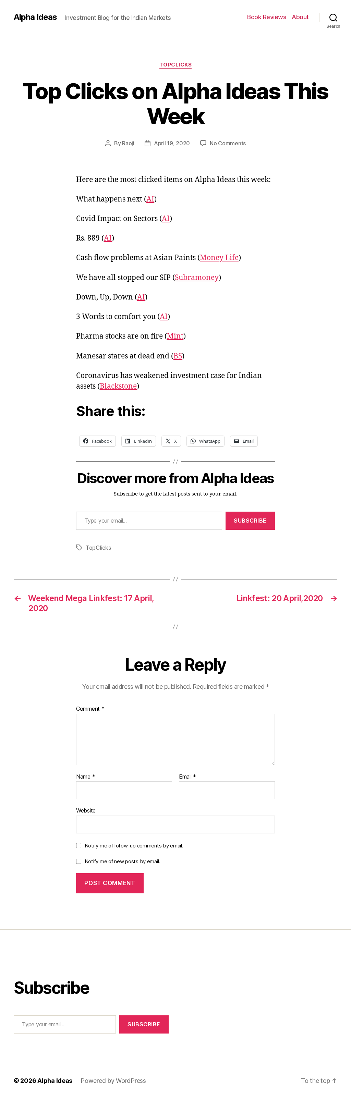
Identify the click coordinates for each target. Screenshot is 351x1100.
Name (85, 777)
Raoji (128, 143)
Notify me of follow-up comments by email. (134, 845)
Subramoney (197, 277)
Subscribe (250, 520)
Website (86, 810)
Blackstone (118, 386)
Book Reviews (266, 17)
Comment (90, 709)
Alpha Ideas (35, 17)
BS (177, 356)
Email (187, 777)
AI (150, 199)
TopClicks (175, 65)
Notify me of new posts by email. (122, 861)
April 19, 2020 (172, 143)
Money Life (219, 257)
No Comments (228, 143)
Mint (175, 336)
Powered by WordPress (113, 1080)
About (300, 17)
